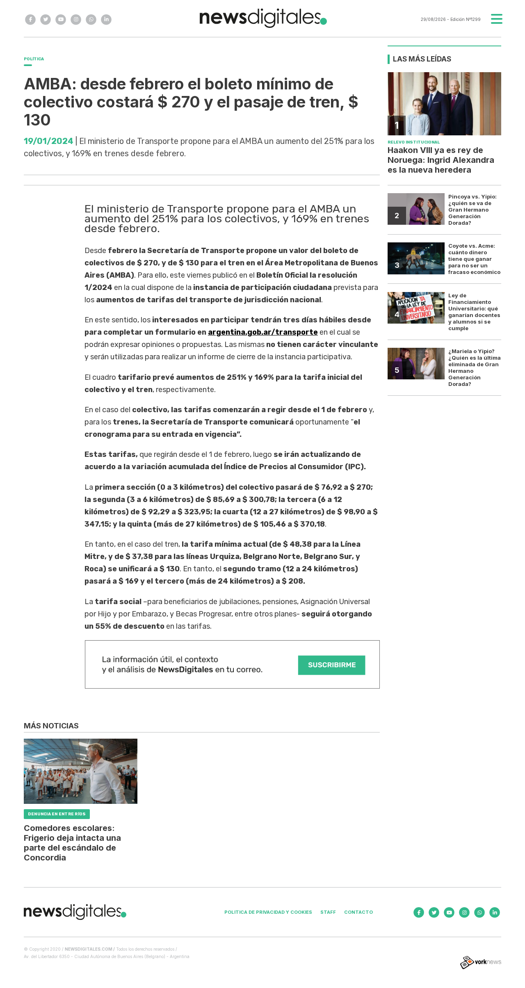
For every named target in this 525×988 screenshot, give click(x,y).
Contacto (358, 912)
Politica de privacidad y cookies (268, 912)
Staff (328, 912)
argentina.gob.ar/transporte (263, 332)
